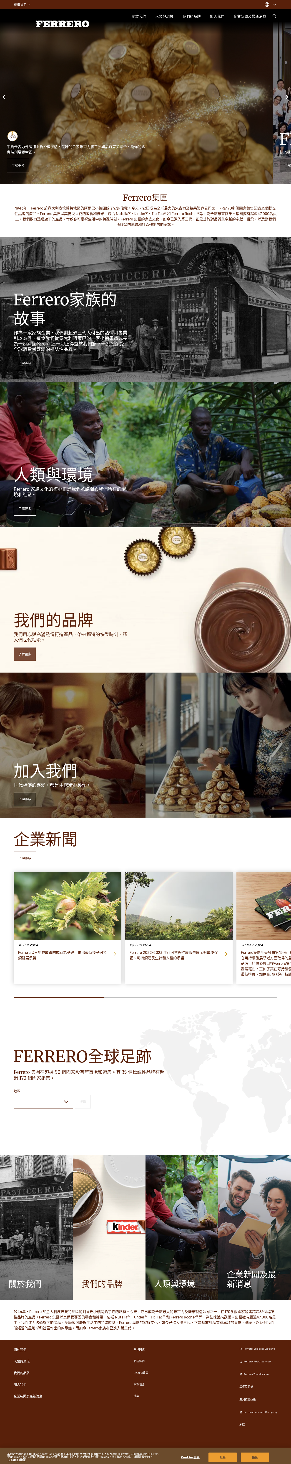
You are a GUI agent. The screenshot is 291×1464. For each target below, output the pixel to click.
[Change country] (270, 4)
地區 (17, 1091)
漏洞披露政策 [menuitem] (247, 1399)
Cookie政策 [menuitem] (141, 1372)
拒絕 (223, 1457)
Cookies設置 (190, 1457)
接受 (255, 1457)
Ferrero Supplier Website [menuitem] (259, 1348)
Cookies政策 (17, 1460)
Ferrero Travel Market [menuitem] (256, 1374)
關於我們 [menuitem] (139, 16)
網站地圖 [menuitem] (139, 1384)
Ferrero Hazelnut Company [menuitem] (260, 1412)
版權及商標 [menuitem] (246, 1386)
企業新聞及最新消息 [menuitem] (249, 16)
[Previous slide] (4, 96)
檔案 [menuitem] (136, 1396)
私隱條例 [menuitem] (139, 1361)
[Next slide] (287, 96)
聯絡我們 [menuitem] (20, 4)
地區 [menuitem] (242, 1424)
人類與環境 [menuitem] (164, 16)
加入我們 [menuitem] (217, 16)
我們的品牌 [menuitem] (192, 16)
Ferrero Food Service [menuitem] (257, 1361)
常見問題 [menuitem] (139, 1349)
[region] (145, 1456)
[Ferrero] (63, 23)
